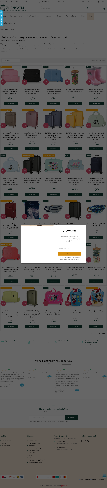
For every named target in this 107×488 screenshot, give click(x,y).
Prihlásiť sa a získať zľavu (69, 254)
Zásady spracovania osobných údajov (69, 259)
